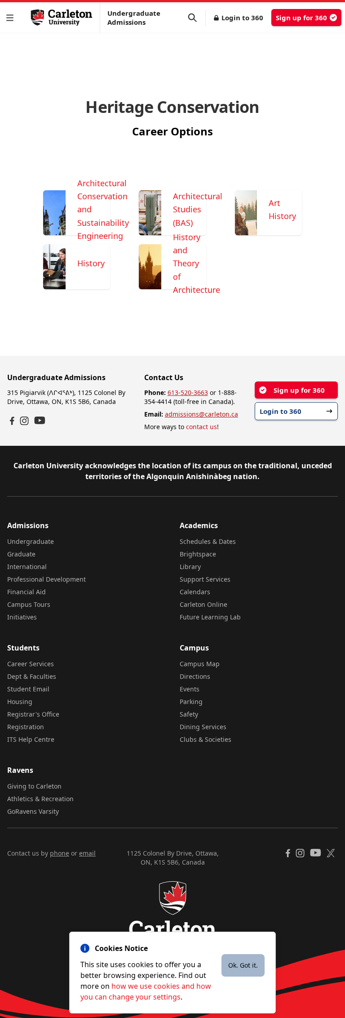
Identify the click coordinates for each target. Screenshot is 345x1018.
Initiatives (22, 617)
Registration (25, 726)
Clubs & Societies (205, 739)
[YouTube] (39, 420)
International (27, 566)
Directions (195, 676)
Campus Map (200, 663)
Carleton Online (203, 604)
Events (189, 689)
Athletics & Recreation (40, 798)
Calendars (195, 591)
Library (190, 566)
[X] (331, 853)
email (87, 853)
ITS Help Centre (30, 739)
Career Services (30, 663)
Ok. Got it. (243, 965)
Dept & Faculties (31, 676)
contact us (201, 426)
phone (59, 853)
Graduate (21, 554)
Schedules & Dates (208, 541)
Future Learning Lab (210, 617)
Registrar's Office (33, 714)
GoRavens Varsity (33, 811)
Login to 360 (242, 17)
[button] (11, 17)
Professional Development (46, 579)
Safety (189, 714)
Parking (191, 701)
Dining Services (203, 726)
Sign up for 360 (301, 17)
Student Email (28, 689)
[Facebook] (12, 421)
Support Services (205, 579)
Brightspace (198, 554)
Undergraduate (30, 541)
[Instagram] (24, 421)
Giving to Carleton (34, 786)
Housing (19, 701)
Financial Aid (26, 591)
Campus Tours (28, 604)
